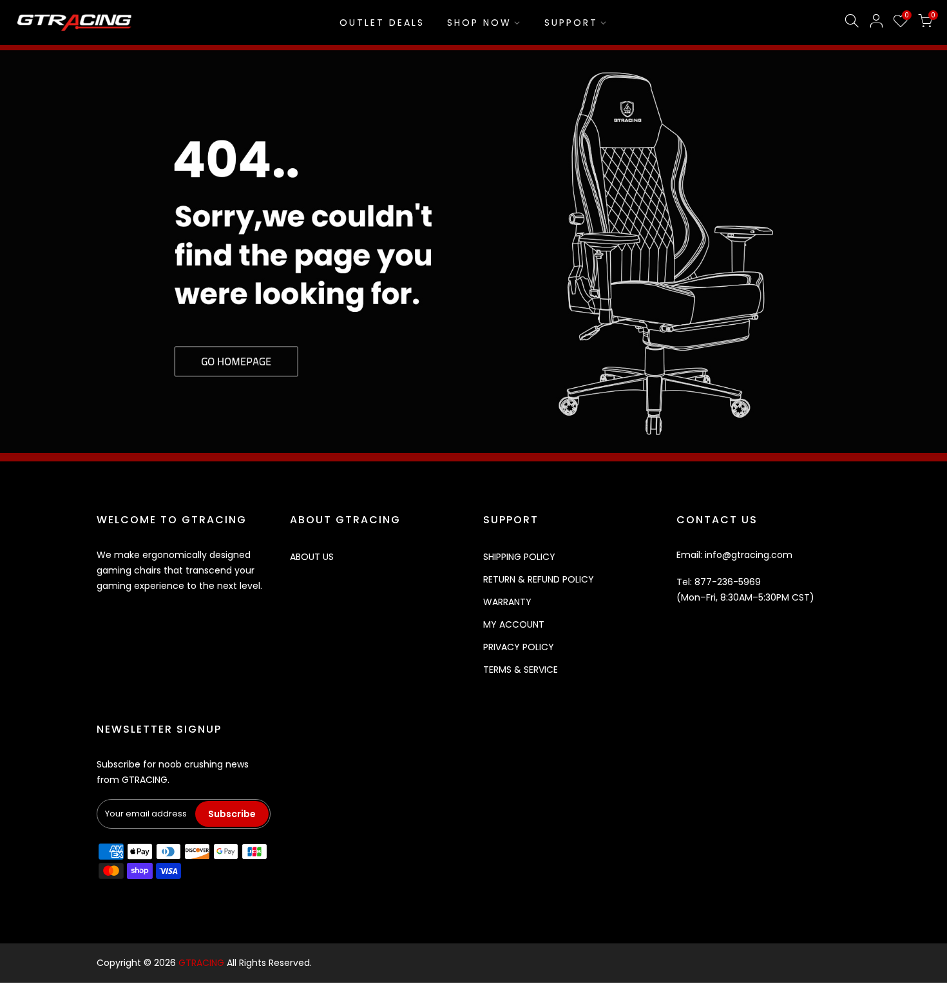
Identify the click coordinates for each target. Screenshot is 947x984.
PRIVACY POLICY (518, 647)
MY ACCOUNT (513, 624)
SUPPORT (571, 22)
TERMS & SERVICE (520, 669)
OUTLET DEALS (382, 22)
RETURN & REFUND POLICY (538, 579)
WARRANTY (507, 601)
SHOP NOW (479, 22)
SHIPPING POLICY (519, 556)
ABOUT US (312, 556)
